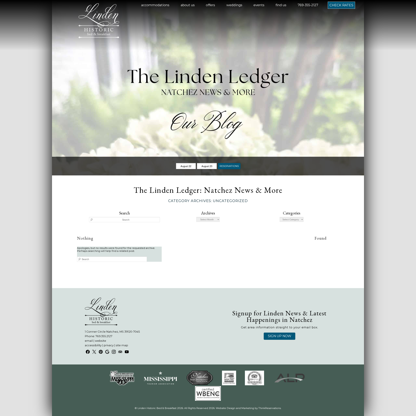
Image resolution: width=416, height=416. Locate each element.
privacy (109, 345)
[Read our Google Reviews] (107, 352)
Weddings (234, 5)
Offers (210, 5)
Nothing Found (202, 238)
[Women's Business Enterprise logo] (208, 399)
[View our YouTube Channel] (127, 352)
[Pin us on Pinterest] (101, 352)
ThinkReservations (269, 408)
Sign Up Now (279, 336)
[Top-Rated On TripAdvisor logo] (254, 384)
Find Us (281, 5)
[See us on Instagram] (114, 352)
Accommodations (155, 5)
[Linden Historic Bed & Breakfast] (98, 37)
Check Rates (341, 5)
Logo (91, 5)
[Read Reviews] (120, 352)
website (100, 340)
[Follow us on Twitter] (94, 352)
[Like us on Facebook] (88, 352)
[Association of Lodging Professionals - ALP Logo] (289, 384)
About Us (188, 5)
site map (122, 345)
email (89, 340)
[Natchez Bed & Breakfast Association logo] (199, 384)
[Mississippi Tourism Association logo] (160, 384)
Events (259, 5)
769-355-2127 (308, 5)
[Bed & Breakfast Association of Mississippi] (121, 384)
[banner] (208, 388)
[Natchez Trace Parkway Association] (229, 384)
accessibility (93, 345)
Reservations (229, 166)
